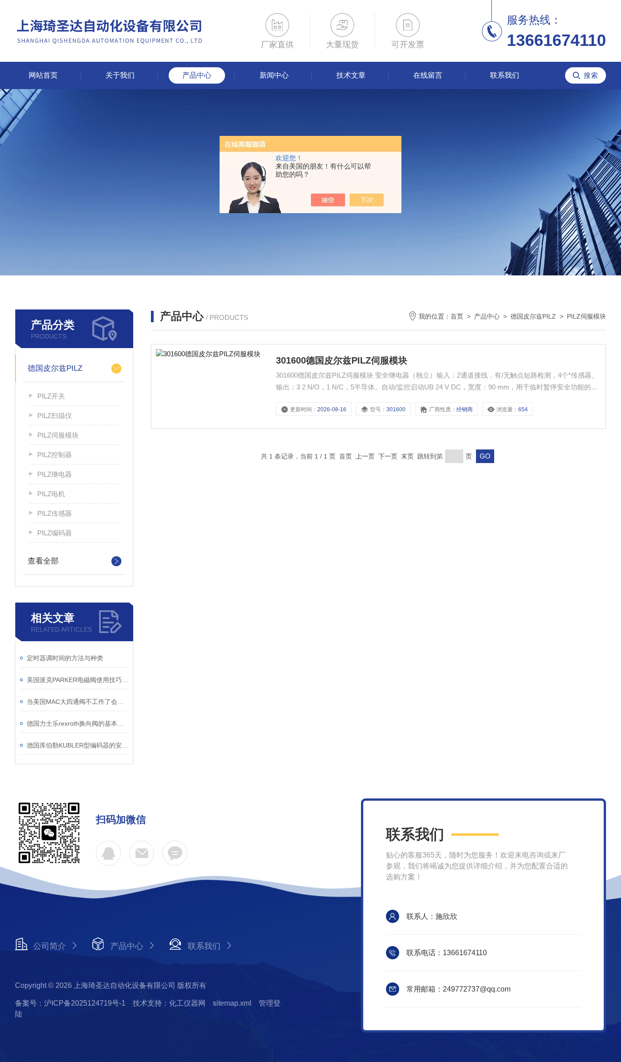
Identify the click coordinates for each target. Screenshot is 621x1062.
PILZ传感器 (54, 513)
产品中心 (196, 75)
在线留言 (427, 75)
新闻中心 (274, 75)
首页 (457, 316)
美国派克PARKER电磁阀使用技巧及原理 (77, 679)
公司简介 (49, 946)
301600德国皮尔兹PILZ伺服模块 (341, 360)
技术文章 (351, 75)
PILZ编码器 (54, 533)
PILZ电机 (51, 494)
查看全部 (43, 561)
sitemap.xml (232, 1003)
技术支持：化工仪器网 (169, 1003)
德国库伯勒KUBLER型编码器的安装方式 (77, 745)
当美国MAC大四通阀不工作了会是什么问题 (77, 701)
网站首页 (43, 75)
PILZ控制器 (54, 455)
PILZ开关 (51, 396)
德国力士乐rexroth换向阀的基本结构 (77, 723)
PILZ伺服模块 (58, 435)
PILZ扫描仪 (54, 415)
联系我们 (504, 75)
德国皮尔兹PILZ (55, 368)
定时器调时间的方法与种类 (65, 658)
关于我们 (120, 75)
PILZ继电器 (54, 474)
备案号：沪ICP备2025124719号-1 (70, 1003)
